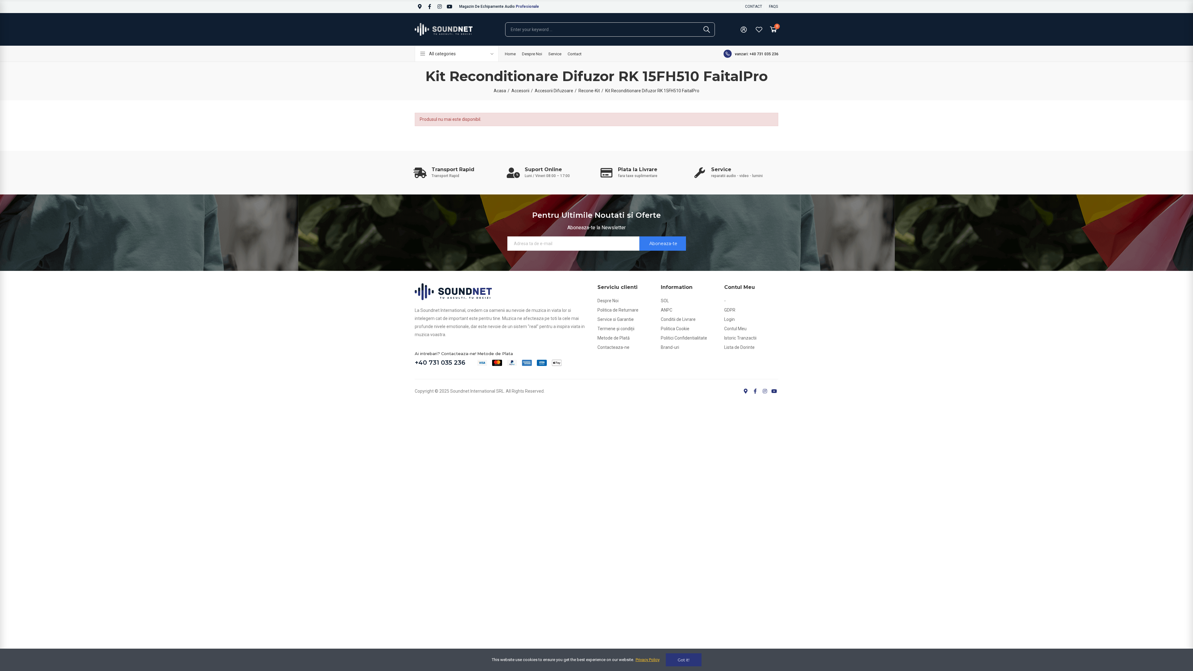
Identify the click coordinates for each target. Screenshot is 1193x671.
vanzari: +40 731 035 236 (756, 54)
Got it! (683, 659)
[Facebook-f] (430, 6)
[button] (754, 6)
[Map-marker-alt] (420, 6)
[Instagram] (440, 6)
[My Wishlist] (759, 29)
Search (707, 29)
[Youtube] (450, 6)
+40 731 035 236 (440, 362)
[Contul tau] (743, 29)
